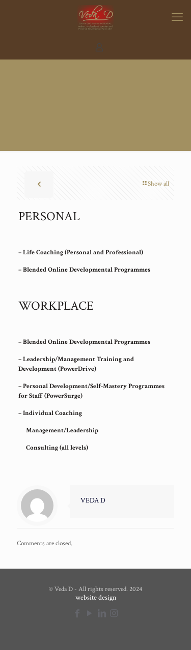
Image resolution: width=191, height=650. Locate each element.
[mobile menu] (177, 17)
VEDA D (92, 500)
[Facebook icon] (77, 613)
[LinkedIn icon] (101, 613)
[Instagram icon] (114, 613)
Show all (158, 184)
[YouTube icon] (89, 613)
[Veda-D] (95, 18)
